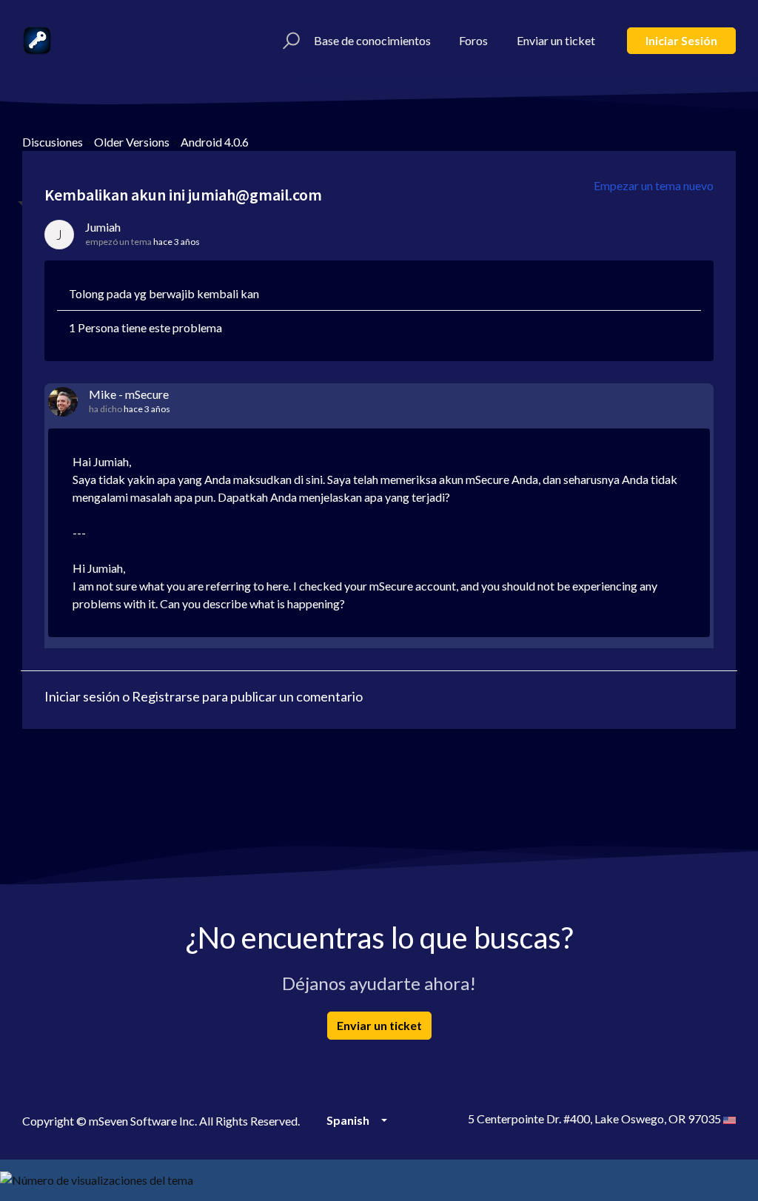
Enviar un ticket (556, 40)
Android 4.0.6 (215, 142)
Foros (473, 40)
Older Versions (132, 142)
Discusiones (52, 142)
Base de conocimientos (372, 40)
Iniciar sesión (681, 40)
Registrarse (166, 696)
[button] (289, 40)
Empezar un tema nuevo (654, 185)
